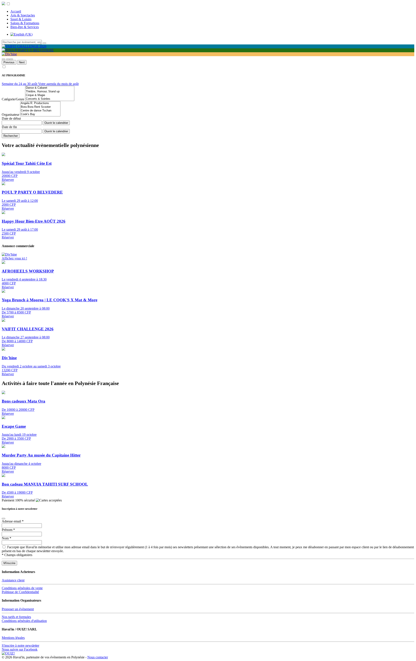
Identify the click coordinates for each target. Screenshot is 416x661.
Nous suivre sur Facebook (19, 649)
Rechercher (10, 135)
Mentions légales (13, 638)
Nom (6, 538)
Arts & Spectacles (22, 15)
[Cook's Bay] (40, 114)
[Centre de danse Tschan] (40, 111)
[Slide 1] (3, 59)
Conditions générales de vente (22, 588)
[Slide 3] (11, 59)
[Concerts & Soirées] (49, 99)
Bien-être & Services (24, 27)
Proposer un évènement (18, 609)
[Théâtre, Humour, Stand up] (49, 91)
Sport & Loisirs (20, 19)
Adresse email (13, 521)
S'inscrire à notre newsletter (20, 645)
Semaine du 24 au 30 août (20, 84)
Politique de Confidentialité (20, 592)
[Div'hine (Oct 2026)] (9, 54)
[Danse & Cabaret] (49, 88)
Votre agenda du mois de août (58, 84)
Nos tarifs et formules (16, 617)
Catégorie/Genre (13, 99)
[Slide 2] (8, 59)
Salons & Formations (24, 23)
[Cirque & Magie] (49, 95)
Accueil (15, 11)
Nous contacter (97, 657)
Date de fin (9, 127)
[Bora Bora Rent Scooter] (40, 107)
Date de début (11, 118)
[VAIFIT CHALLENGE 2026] (24, 46)
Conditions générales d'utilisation (24, 621)
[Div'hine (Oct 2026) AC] (9, 254)
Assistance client (13, 580)
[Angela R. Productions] (40, 103)
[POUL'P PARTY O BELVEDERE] (28, 50)
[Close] (3, 518)
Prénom (8, 530)
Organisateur (10, 114)
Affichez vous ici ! (14, 258)
